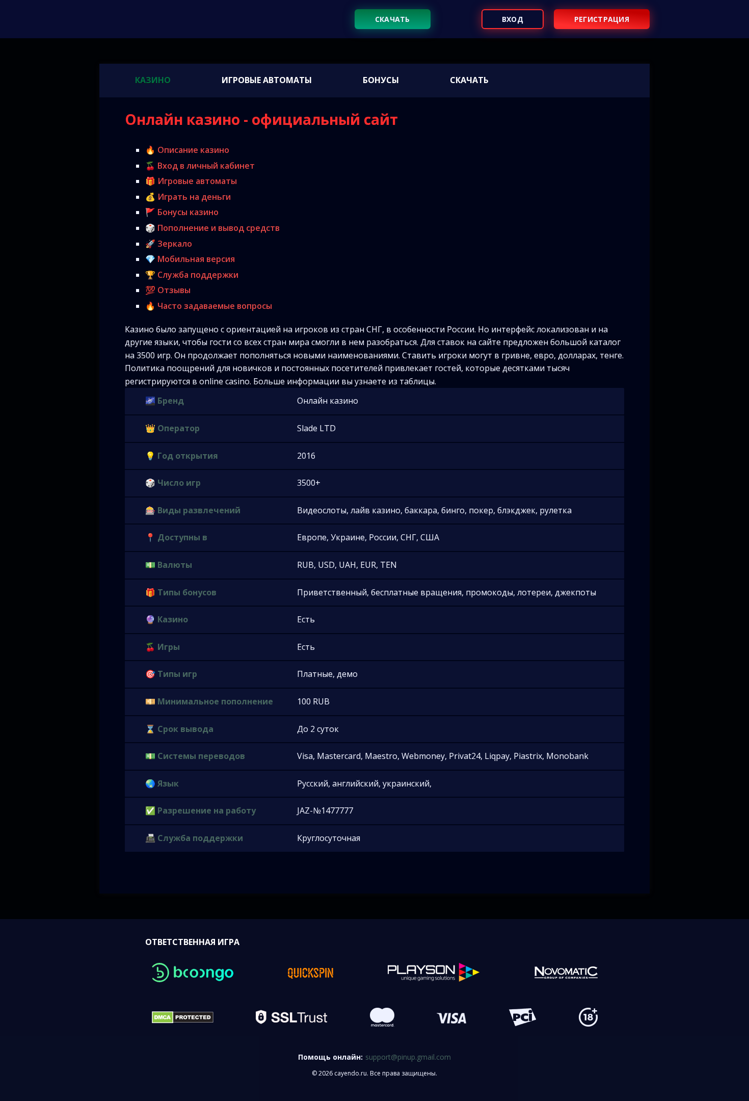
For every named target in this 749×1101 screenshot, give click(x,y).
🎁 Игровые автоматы (191, 181)
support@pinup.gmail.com (408, 1057)
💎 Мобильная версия (190, 259)
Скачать (392, 19)
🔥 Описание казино (187, 149)
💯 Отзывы (168, 290)
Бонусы (381, 80)
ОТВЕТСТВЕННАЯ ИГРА (192, 942)
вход (512, 19)
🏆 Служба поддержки (191, 274)
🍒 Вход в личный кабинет (200, 165)
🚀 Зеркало (168, 243)
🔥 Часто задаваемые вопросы (208, 305)
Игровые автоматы (267, 80)
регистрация (601, 19)
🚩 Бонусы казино (182, 212)
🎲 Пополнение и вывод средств (212, 227)
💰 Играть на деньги (188, 196)
